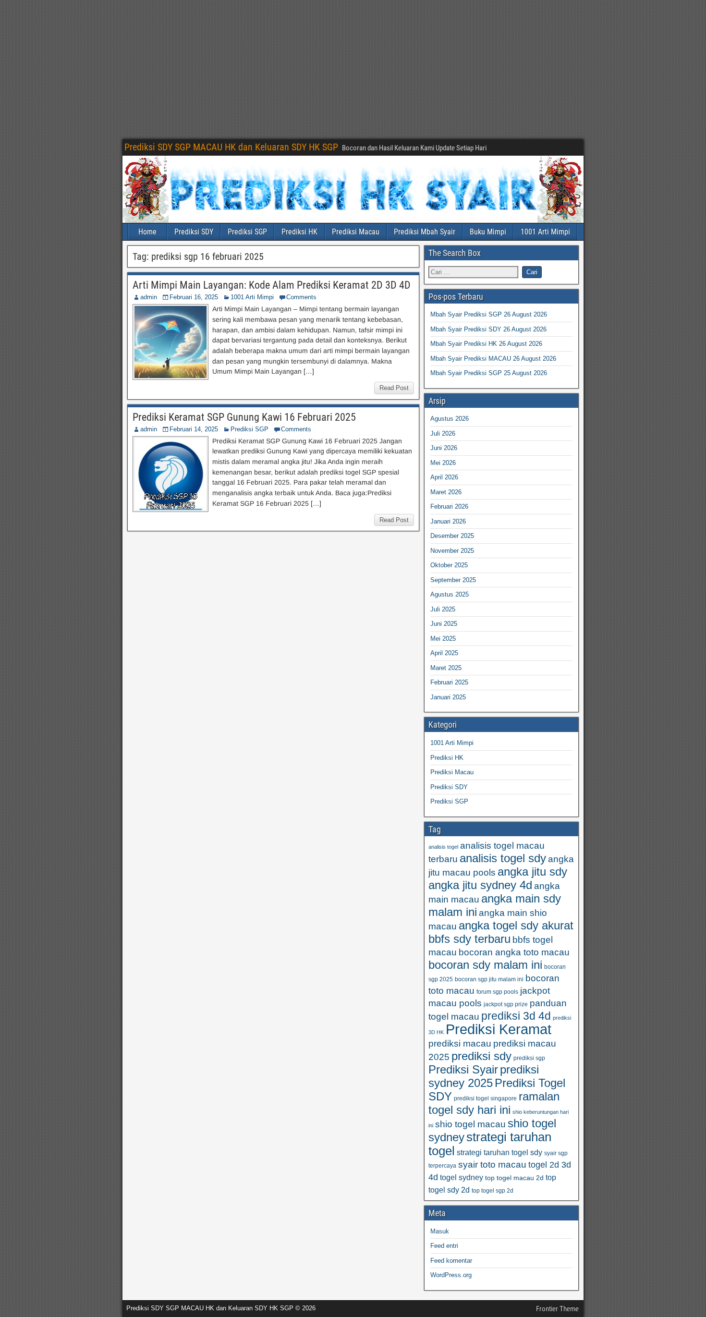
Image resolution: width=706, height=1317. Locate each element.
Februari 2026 (449, 506)
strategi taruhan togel (489, 1144)
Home (147, 231)
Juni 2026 (443, 447)
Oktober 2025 (449, 565)
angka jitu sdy (532, 871)
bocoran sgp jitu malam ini (489, 979)
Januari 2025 (448, 697)
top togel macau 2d (514, 1178)
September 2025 (453, 580)
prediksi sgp (529, 1058)
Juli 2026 (442, 433)
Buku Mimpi (488, 231)
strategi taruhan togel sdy (499, 1152)
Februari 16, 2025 (194, 297)
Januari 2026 (448, 521)
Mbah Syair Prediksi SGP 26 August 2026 (488, 314)
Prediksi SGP (247, 231)
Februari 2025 (449, 682)
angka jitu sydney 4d (480, 884)
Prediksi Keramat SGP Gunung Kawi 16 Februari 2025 (244, 417)
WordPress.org (451, 1275)
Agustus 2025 (449, 594)
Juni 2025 (443, 623)
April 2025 (444, 653)
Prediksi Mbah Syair (424, 231)
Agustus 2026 (449, 418)
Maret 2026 (446, 492)
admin (148, 297)
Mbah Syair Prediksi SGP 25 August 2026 (488, 373)
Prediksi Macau (355, 231)
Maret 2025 (446, 667)
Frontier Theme (557, 1309)
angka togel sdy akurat (516, 925)
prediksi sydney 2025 (483, 1076)
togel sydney (461, 1177)
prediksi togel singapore (485, 1098)
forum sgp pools (497, 991)
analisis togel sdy (503, 858)
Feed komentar (451, 1260)
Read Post (394, 387)
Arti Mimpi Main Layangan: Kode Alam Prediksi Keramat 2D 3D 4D (272, 285)
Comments (301, 297)
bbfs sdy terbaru (469, 938)
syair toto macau (492, 1164)
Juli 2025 (442, 609)
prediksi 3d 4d (516, 1016)
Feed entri (444, 1245)
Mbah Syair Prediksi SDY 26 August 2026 (488, 329)
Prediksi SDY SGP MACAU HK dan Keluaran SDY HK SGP (231, 147)
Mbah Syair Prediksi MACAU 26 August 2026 (493, 358)
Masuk (439, 1231)
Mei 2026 (443, 462)
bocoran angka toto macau (514, 952)
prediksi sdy (481, 1055)
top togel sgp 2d (492, 1190)
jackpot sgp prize (506, 1004)
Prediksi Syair (463, 1069)
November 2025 (452, 550)
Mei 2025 (443, 638)
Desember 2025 (452, 535)
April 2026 (444, 477)
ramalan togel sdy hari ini (494, 1103)
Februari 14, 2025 (194, 429)
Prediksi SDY (193, 231)
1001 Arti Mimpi (545, 231)
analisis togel (443, 847)
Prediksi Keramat (498, 1029)
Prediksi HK (299, 231)
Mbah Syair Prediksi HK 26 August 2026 (486, 343)
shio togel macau (470, 1124)
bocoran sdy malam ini (485, 964)
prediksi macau (459, 1043)
